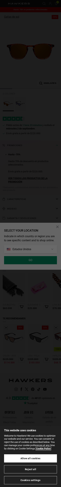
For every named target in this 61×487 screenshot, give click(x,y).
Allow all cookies (30, 458)
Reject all (30, 469)
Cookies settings (30, 480)
